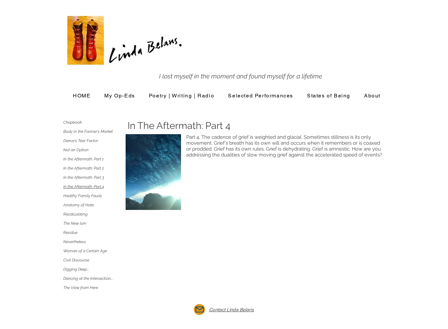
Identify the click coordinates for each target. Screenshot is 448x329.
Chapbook (72, 122)
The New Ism (74, 223)
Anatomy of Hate (78, 205)
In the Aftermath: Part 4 (83, 186)
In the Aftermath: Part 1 (83, 159)
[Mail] (199, 309)
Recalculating (75, 214)
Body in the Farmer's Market (88, 131)
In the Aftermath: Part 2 (83, 168)
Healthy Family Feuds (82, 196)
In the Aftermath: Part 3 (83, 177)
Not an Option (76, 150)
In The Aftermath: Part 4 (179, 125)
